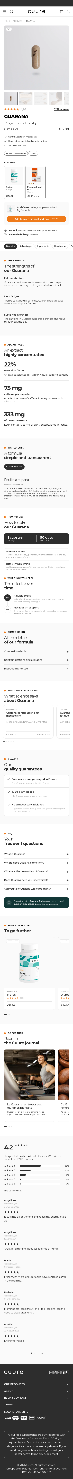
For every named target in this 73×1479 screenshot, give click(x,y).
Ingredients (43, 246)
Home (7, 21)
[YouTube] (59, 1372)
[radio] (14, 182)
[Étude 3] (8, 741)
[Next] (46, 1353)
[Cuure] (13, 1372)
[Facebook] (63, 1372)
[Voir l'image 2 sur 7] (26, 98)
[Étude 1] (4, 741)
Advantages (26, 246)
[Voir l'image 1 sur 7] (11, 98)
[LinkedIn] (67, 1372)
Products (17, 21)
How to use (60, 246)
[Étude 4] (10, 741)
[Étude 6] (13, 741)
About (8, 1390)
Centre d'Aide (36, 901)
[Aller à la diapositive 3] (9, 1014)
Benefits (10, 246)
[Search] (12, 12)
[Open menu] (5, 12)
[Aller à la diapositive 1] (5, 1014)
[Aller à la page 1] (5, 1126)
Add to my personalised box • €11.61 (36, 219)
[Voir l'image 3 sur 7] (41, 98)
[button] (29, 973)
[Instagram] (51, 1372)
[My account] (68, 12)
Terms (8, 1404)
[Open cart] (61, 11)
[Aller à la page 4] (11, 1126)
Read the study (43, 734)
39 (41, 1353)
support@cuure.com (25, 904)
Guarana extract (14, 466)
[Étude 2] (6, 741)
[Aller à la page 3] (9, 1126)
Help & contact (15, 1397)
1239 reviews (61, 109)
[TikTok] (55, 1372)
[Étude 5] (11, 741)
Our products (14, 1384)
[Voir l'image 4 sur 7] (55, 98)
